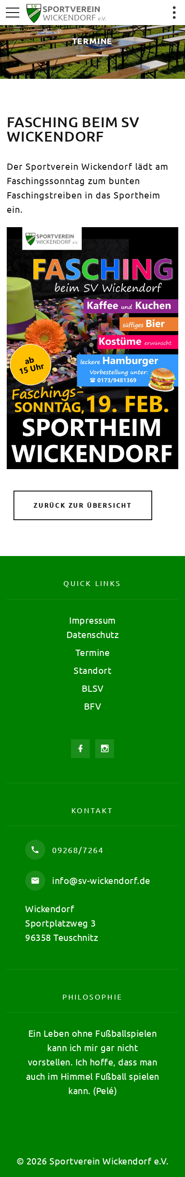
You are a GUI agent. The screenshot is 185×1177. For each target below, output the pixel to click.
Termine (92, 652)
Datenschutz (92, 634)
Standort (92, 670)
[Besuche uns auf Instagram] (104, 748)
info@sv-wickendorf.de (101, 880)
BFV (92, 705)
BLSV (93, 688)
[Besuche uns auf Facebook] (80, 748)
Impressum (92, 619)
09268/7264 (78, 849)
